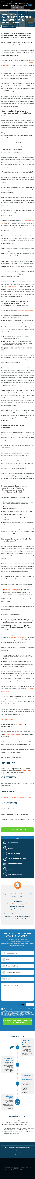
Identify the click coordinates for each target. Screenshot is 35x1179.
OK (30, 5)
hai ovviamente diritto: (26, 310)
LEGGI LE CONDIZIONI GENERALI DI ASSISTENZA (17, 1147)
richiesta (20, 724)
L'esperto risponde (15, 874)
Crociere (11, 869)
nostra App (25, 771)
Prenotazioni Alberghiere (17, 858)
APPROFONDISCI (17, 7)
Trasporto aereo (14, 843)
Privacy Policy (18, 1153)
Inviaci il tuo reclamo (7, 719)
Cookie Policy (18, 1154)
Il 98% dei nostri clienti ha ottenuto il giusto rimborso (16, 797)
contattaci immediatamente (12, 734)
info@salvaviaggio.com (18, 1015)
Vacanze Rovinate (14, 853)
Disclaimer (18, 1151)
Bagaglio (11, 848)
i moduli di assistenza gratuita (17, 904)
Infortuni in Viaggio (15, 864)
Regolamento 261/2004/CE (12, 286)
